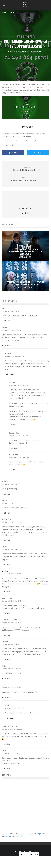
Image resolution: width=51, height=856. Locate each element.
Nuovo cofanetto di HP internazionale (24, 179)
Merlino (5, 571)
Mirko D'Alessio (14, 51)
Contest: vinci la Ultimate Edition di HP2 (27, 168)
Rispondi (7, 321)
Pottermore (25, 51)
